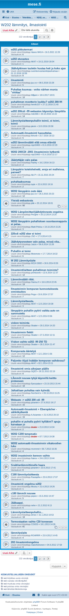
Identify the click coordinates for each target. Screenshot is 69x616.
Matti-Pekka (36, 227)
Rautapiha (35, 477)
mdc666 (35, 114)
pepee (34, 496)
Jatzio (34, 244)
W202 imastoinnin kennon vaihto (30, 455)
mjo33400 (35, 145)
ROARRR (35, 535)
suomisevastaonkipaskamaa (44, 71)
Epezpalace (36, 383)
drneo (33, 515)
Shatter (34, 325)
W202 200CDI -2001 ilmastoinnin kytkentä (35, 151)
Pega (33, 294)
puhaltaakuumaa (20, 181)
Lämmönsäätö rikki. (22, 279)
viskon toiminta (20, 322)
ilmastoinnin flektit (22, 332)
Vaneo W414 (37, 52)
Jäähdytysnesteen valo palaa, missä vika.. (36, 241)
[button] (48, 37)
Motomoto (35, 254)
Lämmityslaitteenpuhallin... (27, 512)
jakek (33, 126)
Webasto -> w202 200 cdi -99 (27, 399)
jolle (32, 203)
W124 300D (36, 263)
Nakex (34, 458)
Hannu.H (35, 282)
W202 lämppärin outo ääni (26, 191)
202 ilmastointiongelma (25, 542)
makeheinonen (38, 545)
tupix (33, 184)
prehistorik (36, 272)
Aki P (33, 175)
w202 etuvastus (20, 59)
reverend (35, 449)
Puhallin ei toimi (21, 251)
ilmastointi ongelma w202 (26, 483)
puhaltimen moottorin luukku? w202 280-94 (36, 101)
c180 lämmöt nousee (23, 493)
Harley (34, 162)
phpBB (36, 602)
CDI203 (34, 524)
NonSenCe (36, 393)
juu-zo (34, 83)
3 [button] (44, 37)
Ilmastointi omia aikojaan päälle (30, 368)
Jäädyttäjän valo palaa (24, 160)
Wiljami (34, 95)
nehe (33, 505)
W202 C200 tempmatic (24, 433)
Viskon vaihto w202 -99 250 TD (29, 341)
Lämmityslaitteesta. (22, 301)
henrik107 (35, 104)
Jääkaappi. (17, 502)
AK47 (33, 61)
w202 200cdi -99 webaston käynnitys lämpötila (38, 111)
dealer (34, 427)
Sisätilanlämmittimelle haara (28, 465)
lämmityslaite (19, 532)
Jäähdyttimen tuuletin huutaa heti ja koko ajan (38, 68)
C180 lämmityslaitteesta (25, 474)
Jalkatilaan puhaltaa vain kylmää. (30, 390)
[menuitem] (10, 11)
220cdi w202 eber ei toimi (26, 233)
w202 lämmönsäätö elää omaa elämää (33, 142)
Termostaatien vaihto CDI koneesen (32, 521)
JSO (33, 236)
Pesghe (34, 214)
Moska (34, 486)
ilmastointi (17, 80)
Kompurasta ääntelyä (23, 351)
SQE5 (34, 371)
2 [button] (39, 37)
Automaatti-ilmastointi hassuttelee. (31, 133)
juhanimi (35, 402)
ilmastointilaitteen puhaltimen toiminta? (34, 270)
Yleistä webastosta (22, 200)
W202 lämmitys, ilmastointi (23, 25)
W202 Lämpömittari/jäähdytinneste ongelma (37, 211)
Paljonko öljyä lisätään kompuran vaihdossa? (38, 360)
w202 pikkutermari (22, 49)
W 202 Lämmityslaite (23, 260)
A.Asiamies (36, 415)
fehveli (34, 135)
